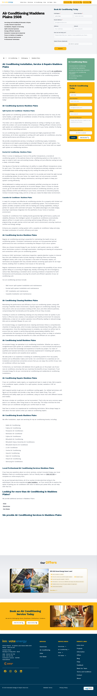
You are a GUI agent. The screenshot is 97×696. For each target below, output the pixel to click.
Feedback (80, 665)
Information (80, 652)
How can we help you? (60, 32)
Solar (44, 2)
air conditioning (57, 71)
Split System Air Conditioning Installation (77, 73)
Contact (79, 675)
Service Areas (73, 78)
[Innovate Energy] (7, 2)
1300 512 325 (50, 474)
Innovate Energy (12, 687)
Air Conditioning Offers (75, 76)
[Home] (3, 58)
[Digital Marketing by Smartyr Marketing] (88, 688)
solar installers (32, 482)
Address (56, 26)
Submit (60, 48)
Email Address (58, 19)
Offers (79, 655)
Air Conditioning (38, 2)
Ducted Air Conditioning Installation (79, 70)
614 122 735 (9, 656)
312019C (17, 657)
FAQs (78, 662)
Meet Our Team (82, 668)
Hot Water (49, 2)
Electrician (30, 2)
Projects (79, 648)
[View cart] (92, 2)
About (79, 678)
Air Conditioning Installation (77, 68)
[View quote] (94, 2)
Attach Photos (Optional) (60, 41)
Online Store (80, 645)
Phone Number (78, 13)
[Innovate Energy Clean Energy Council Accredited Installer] (8, 663)
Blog (78, 658)
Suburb (76, 26)
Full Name (57, 13)
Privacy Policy (63, 687)
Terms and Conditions (84, 672)
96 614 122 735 (10, 654)
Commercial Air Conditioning (77, 66)
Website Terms (47, 687)
